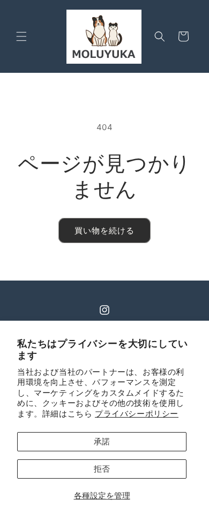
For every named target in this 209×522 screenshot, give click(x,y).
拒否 (102, 469)
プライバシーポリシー (136, 413)
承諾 (102, 441)
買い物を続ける (104, 230)
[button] (21, 36)
